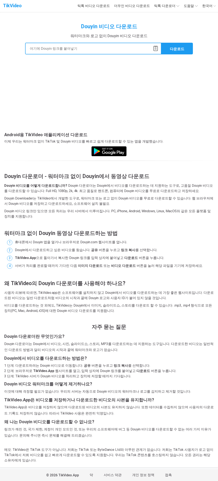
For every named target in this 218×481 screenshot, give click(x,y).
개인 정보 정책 (143, 475)
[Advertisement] (109, 94)
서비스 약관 (113, 475)
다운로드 (177, 49)
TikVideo (12, 5)
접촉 (168, 475)
